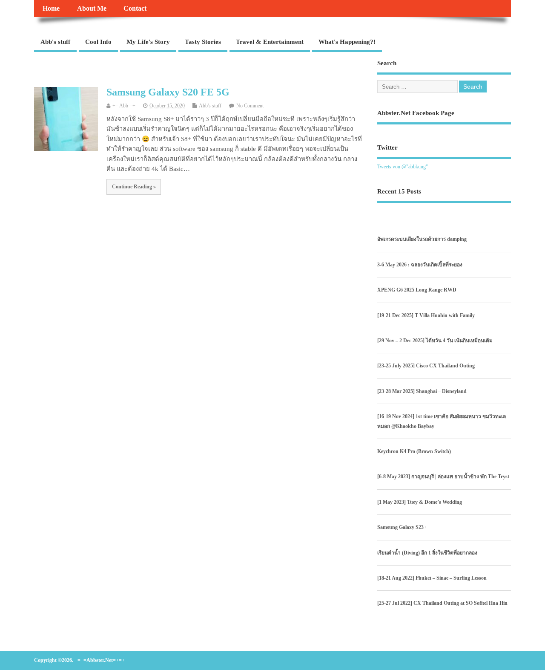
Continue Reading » (134, 186)
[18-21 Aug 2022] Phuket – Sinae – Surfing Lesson (432, 578)
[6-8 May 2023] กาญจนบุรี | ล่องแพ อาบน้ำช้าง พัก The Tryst (443, 476)
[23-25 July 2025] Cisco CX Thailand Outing (426, 366)
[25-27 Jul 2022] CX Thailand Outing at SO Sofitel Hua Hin (442, 603)
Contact (134, 8)
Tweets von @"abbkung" (402, 167)
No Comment (250, 106)
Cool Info (98, 41)
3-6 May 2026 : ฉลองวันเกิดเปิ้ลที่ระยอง (419, 265)
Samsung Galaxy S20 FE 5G (167, 92)
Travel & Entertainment (270, 41)
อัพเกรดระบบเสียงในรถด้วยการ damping (422, 239)
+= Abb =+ (123, 106)
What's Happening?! (347, 41)
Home (51, 8)
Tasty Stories (203, 41)
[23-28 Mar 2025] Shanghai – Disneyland (422, 391)
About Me (91, 8)
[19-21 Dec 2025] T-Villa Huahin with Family (426, 315)
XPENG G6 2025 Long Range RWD (416, 290)
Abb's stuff (55, 41)
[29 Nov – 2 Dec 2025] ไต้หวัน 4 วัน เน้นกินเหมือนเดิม (435, 341)
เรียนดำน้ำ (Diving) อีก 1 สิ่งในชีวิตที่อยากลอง (427, 553)
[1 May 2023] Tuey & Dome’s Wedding (419, 502)
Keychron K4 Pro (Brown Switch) (414, 451)
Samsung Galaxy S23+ (402, 527)
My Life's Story (148, 41)
